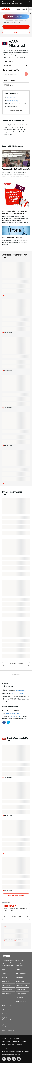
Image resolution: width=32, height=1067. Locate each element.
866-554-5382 (11, 97)
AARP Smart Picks (7, 989)
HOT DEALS (9, 906)
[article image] (16, 166)
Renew (16, 32)
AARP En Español (21, 973)
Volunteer (4, 977)
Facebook (12, 716)
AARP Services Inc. (21, 1001)
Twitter (20, 716)
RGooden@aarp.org (12, 713)
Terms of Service (6, 1041)
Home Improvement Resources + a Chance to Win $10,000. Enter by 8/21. (12, 2)
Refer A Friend (20, 981)
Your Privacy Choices (8, 1054)
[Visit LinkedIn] (19, 1059)
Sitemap (4, 1038)
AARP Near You (6, 993)
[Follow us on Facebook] (4, 722)
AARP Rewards (6, 985)
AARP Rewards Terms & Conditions (12, 1044)
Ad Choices (25, 1051)
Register (18, 9)
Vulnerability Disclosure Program (11, 1051)
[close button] (30, 13)
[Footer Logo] (16, 956)
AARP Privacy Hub (13, 1038)
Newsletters (19, 977)
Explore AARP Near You (11, 70)
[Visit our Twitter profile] (8, 722)
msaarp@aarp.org (12, 101)
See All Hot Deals (16, 916)
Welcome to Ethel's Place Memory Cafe (16, 169)
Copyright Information (8, 1048)
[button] (30, 9)
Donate (4, 973)
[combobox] (16, 74)
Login (23, 9)
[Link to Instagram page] (14, 1059)
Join (16, 26)
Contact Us (19, 969)
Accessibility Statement (19, 1041)
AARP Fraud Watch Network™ (12, 237)
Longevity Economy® (8, 1030)
